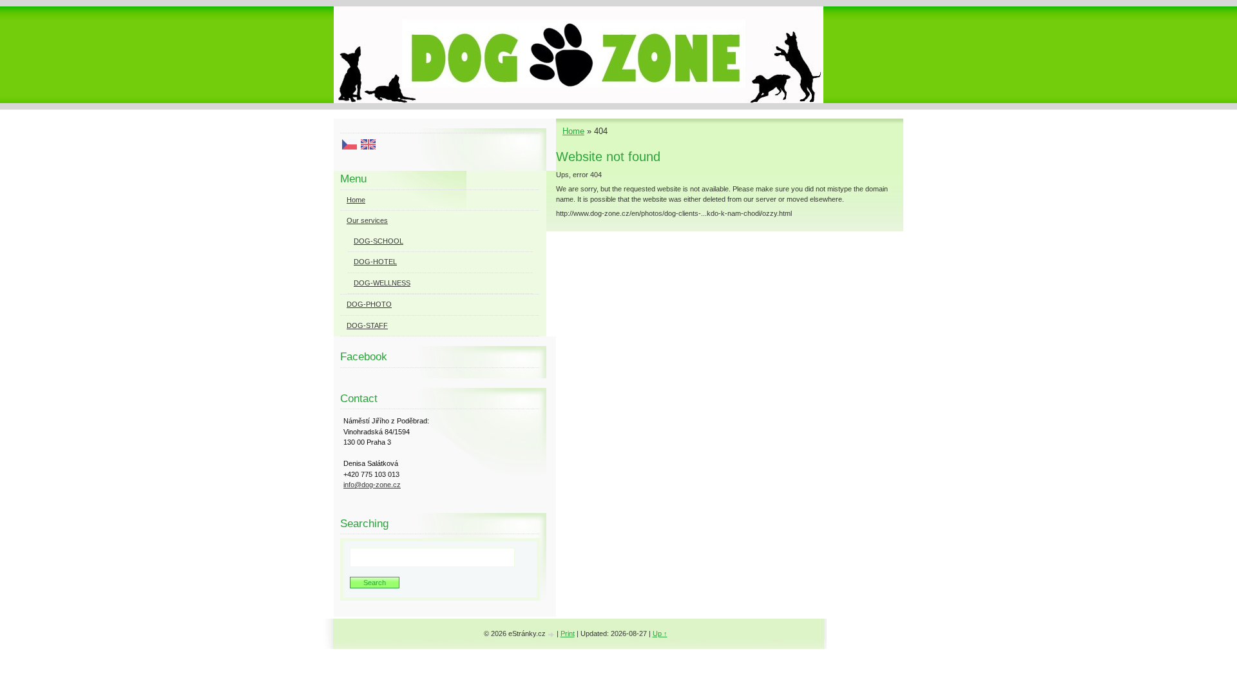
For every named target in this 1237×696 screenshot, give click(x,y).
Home (573, 131)
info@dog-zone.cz (372, 484)
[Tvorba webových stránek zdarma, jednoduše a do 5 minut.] (552, 634)
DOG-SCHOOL (378, 241)
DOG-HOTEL (375, 262)
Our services (367, 220)
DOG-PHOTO (369, 304)
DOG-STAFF (367, 325)
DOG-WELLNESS (382, 283)
